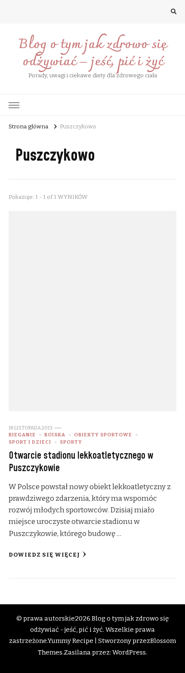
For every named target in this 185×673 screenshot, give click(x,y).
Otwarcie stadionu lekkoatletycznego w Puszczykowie (81, 462)
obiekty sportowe (103, 435)
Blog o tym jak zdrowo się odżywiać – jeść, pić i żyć (92, 53)
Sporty (71, 442)
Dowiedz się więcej (44, 554)
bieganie (22, 435)
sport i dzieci (30, 442)
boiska (54, 435)
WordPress (129, 652)
